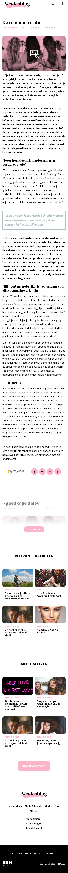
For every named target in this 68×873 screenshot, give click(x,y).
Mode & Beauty (33, 806)
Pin (50, 471)
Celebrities (15, 806)
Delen (34, 471)
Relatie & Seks (8, 27)
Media (48, 806)
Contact (51, 853)
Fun (56, 806)
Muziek (34, 811)
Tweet (42, 471)
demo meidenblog (47, 27)
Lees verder (34, 529)
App (57, 471)
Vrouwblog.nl (33, 823)
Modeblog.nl (33, 819)
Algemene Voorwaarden (35, 853)
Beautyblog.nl (34, 828)
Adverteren (17, 853)
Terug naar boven (32, 765)
